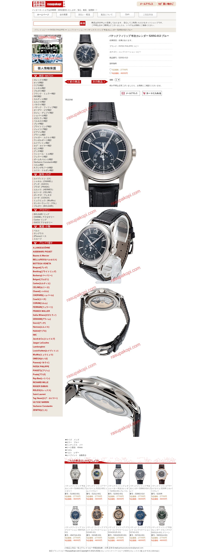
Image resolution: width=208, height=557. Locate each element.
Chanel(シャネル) (41, 291)
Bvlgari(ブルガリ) (41, 279)
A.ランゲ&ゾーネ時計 (43, 167)
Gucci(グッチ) (39, 323)
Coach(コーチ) (39, 299)
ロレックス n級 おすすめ (140, 551)
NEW (126, 551)
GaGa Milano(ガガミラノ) (44, 315)
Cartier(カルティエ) (41, 283)
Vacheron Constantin (43, 406)
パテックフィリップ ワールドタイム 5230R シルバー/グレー (161, 488)
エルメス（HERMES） (44, 189)
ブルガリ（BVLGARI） (44, 206)
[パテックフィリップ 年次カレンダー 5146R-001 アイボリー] (75, 83)
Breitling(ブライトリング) (44, 271)
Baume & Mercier (41, 256)
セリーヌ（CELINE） (43, 192)
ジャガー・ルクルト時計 (45, 137)
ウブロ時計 (39, 85)
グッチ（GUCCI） (42, 184)
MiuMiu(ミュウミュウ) (43, 355)
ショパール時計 (41, 115)
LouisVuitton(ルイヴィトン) (45, 351)
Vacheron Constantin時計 (45, 162)
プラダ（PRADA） (42, 187)
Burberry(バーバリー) (42, 275)
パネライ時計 (40, 104)
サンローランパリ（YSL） (46, 203)
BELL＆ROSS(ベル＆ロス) (45, 259)
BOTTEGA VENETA (42, 263)
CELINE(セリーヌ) (41, 287)
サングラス (39, 233)
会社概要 (64, 14)
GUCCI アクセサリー (43, 222)
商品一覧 (75, 548)
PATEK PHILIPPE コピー (129, 46)
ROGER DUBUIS (40, 386)
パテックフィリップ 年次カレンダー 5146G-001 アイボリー (75, 488)
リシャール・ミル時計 (44, 154)
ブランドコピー (40, 30)
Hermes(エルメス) (41, 327)
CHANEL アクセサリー (44, 217)
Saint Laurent (39, 394)
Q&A (127, 14)
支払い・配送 (84, 14)
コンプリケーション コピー (130, 52)
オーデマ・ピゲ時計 (43, 110)
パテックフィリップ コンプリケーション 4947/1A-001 (75, 529)
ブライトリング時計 (43, 126)
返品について (107, 14)
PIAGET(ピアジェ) (41, 370)
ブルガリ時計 (40, 91)
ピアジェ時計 (40, 132)
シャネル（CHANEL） (44, 181)
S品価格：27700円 (119, 70)
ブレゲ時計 (39, 124)
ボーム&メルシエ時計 (43, 159)
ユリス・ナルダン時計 (44, 170)
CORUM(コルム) (40, 303)
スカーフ (38, 239)
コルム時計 (39, 165)
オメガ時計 (39, 82)
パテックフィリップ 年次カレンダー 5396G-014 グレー (140, 488)
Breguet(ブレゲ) (40, 267)
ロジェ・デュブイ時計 (44, 113)
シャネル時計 (40, 88)
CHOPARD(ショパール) (43, 295)
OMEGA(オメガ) (40, 358)
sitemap (155, 551)
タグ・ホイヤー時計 (43, 146)
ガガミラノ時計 (41, 118)
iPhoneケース (40, 236)
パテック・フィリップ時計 (46, 107)
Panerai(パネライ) (41, 362)
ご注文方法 (148, 14)
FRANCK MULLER (41, 311)
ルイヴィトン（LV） (43, 178)
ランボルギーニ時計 (43, 140)
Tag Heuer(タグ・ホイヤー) (45, 398)
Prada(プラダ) (39, 374)
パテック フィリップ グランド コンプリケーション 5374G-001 (140, 529)
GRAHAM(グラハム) (42, 319)
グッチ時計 (39, 151)
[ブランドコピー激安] (49, 8)
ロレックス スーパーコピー (112, 551)
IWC (35, 335)
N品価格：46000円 (119, 73)
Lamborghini (39, 347)
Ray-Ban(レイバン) (41, 378)
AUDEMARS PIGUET (42, 252)
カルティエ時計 (41, 99)
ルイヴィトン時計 (42, 143)
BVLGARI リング (41, 214)
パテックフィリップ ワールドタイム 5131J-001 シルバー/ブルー (96, 488)
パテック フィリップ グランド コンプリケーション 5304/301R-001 (118, 529)
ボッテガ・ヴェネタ (43, 195)
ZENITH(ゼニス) (40, 410)
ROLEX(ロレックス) (42, 390)
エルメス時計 (40, 102)
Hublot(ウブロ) (39, 331)
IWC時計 (38, 96)
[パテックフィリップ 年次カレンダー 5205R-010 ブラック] (97, 83)
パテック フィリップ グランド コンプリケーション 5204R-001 (97, 529)
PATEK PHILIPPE (57, 30)
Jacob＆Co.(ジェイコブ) (44, 339)
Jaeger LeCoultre (41, 343)
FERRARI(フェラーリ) (43, 307)
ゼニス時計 (39, 148)
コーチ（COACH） (42, 198)
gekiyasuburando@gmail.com (130, 548)
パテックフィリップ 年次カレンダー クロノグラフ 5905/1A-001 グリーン (161, 530)
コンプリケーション (75, 30)
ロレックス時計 (41, 80)
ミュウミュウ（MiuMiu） (45, 200)
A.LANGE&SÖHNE (41, 248)
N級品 (68, 548)
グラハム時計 (40, 135)
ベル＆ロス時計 (41, 121)
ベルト (37, 231)
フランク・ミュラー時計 (45, 93)
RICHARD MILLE (40, 382)
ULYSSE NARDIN (41, 402)
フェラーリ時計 (41, 157)
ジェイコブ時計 (41, 129)
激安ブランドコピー (57, 551)
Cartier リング (40, 220)
